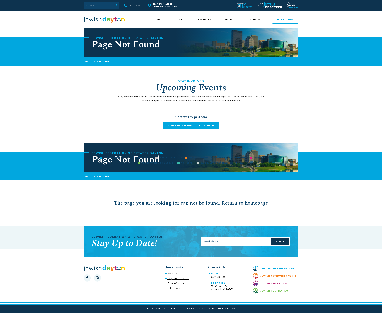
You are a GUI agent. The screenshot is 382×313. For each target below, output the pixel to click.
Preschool (230, 19)
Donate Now (285, 19)
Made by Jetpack (226, 309)
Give (179, 19)
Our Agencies (202, 19)
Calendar (255, 19)
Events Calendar (175, 283)
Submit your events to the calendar (191, 125)
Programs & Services (178, 278)
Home (87, 61)
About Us (172, 273)
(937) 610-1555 (136, 5)
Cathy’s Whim (174, 288)
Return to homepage (244, 203)
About (161, 19)
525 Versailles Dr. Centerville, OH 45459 (165, 5)
